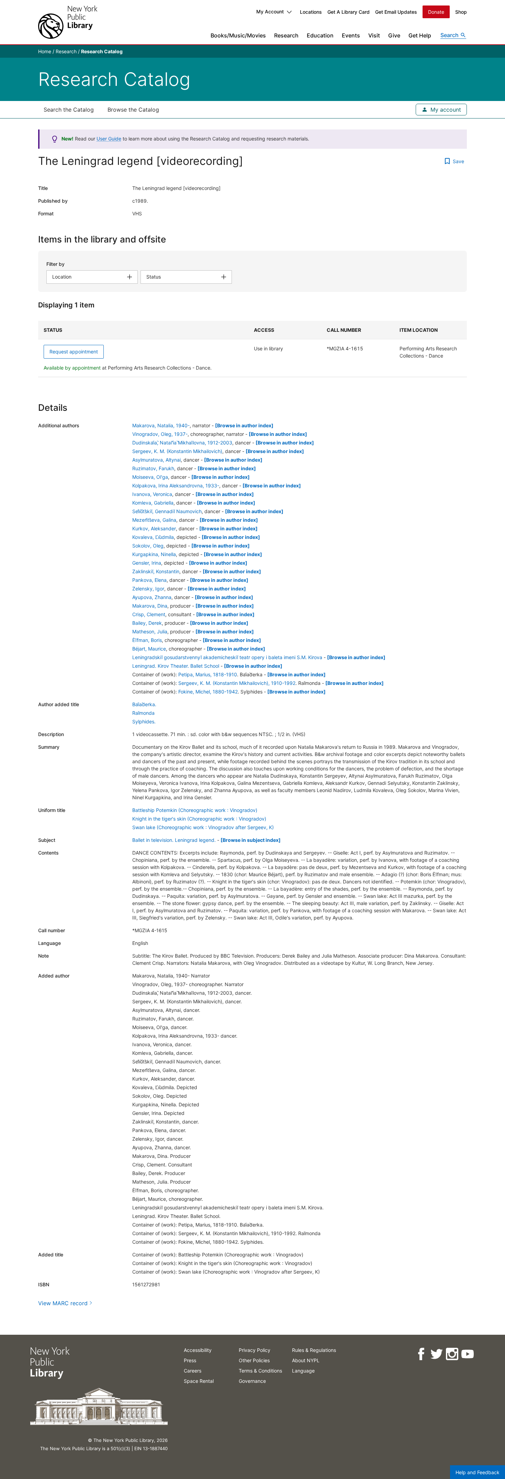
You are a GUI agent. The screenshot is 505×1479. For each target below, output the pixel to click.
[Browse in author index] (244, 425)
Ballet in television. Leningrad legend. (174, 840)
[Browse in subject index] (251, 840)
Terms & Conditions (260, 1371)
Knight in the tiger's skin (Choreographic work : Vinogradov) (199, 819)
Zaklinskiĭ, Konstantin (155, 571)
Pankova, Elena (149, 580)
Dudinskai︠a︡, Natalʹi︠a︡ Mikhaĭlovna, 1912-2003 (182, 442)
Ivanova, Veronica (152, 494)
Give (394, 35)
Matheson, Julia (149, 631)
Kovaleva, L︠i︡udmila (153, 537)
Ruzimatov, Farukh (153, 468)
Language (303, 1371)
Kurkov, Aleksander (154, 528)
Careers (192, 1371)
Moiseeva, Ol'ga (150, 477)
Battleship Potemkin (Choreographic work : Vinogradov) (194, 810)
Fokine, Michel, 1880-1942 (208, 692)
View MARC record (63, 1303)
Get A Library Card (348, 12)
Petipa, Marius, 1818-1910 (207, 674)
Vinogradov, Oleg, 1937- (160, 434)
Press (190, 1360)
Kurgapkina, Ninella (154, 554)
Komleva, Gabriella (152, 503)
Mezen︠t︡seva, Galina (154, 520)
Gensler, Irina (146, 563)
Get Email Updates (396, 12)
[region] (252, 349)
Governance (252, 1381)
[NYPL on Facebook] (420, 1354)
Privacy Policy (254, 1350)
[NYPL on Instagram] (451, 1354)
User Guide (109, 139)
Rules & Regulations (314, 1350)
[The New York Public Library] (67, 22)
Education (320, 35)
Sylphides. (144, 721)
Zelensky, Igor (148, 588)
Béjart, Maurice (149, 649)
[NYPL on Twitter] (436, 1354)
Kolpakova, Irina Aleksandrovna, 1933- (175, 485)
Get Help (419, 35)
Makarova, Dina (149, 606)
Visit (374, 35)
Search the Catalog (69, 109)
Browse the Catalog (133, 109)
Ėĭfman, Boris (147, 640)
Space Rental (199, 1381)
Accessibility (198, 1350)
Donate (436, 12)
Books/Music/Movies (238, 35)
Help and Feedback (478, 1472)
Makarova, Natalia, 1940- (161, 425)
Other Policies (254, 1360)
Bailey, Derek (147, 623)
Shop (461, 12)
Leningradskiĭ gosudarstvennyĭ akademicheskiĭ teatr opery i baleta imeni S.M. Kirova (227, 657)
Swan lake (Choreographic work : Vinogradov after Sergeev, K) (203, 827)
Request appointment (73, 351)
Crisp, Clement (148, 614)
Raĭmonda (143, 713)
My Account (270, 11)
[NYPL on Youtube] (467, 1354)
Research (286, 35)
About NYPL (305, 1360)
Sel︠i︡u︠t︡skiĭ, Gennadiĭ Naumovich (167, 511)
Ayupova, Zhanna (151, 597)
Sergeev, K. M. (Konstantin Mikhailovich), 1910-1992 (236, 683)
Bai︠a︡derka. (144, 704)
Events (351, 35)
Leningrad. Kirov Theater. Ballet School (175, 666)
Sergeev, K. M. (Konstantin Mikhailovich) (177, 451)
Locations (311, 12)
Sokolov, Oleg (148, 546)
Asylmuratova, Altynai (156, 460)
